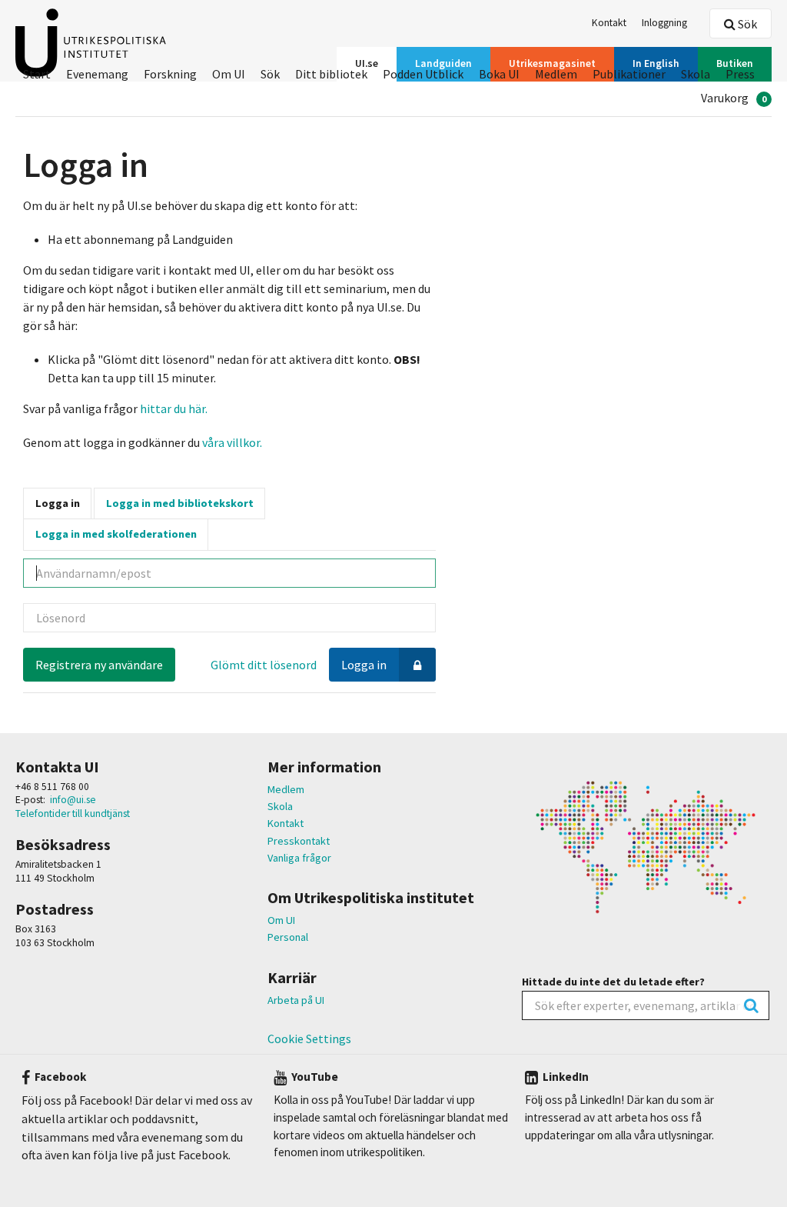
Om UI (281, 920)
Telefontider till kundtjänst (72, 813)
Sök (746, 24)
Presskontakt (298, 841)
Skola (280, 806)
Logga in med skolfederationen (116, 534)
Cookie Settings (309, 1038)
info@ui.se (73, 799)
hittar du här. (174, 408)
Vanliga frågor (299, 858)
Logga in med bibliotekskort (180, 503)
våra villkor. (231, 442)
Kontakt (285, 823)
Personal (287, 937)
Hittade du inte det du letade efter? (613, 982)
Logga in (57, 503)
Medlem (285, 789)
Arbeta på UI (295, 1000)
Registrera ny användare (99, 664)
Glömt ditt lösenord (264, 664)
